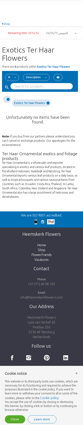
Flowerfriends (41, 255)
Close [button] (15, 419)
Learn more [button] (42, 419)
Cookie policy (49, 398)
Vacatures (41, 259)
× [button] (76, 373)
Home (41, 245)
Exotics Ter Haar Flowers (29, 103)
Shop (6, 24)
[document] (41, 391)
